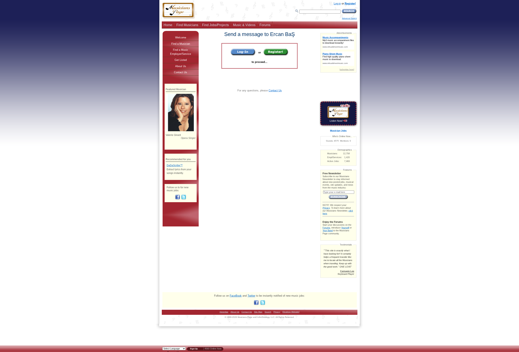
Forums (265, 25)
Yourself (345, 227)
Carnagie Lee (347, 271)
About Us (180, 66)
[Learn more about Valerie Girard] (180, 130)
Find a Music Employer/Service (180, 51)
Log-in (337, 3)
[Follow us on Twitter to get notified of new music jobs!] (183, 198)
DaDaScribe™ (175, 165)
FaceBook (236, 295)
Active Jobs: (333, 161)
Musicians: (332, 153)
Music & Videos (244, 25)
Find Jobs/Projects (215, 25)
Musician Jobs (338, 130)
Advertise (224, 312)
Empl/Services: (334, 157)
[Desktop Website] (290, 312)
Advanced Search (349, 18)
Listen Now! (336, 120)
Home (168, 25)
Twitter (251, 295)
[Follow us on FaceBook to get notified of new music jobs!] (177, 198)
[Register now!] (276, 55)
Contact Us (275, 90)
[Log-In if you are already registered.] (243, 55)
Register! (350, 3)
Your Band (328, 230)
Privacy (326, 208)
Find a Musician (180, 43)
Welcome (180, 37)
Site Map (258, 312)
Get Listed (181, 59)
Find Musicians (187, 25)
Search (268, 312)
